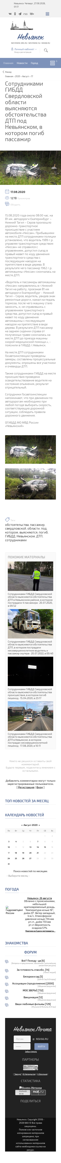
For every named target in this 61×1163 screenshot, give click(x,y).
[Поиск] (46, 50)
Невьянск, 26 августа (39, 898)
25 (16, 858)
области (33, 528)
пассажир (37, 525)
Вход (39, 787)
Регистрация (26, 787)
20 (30, 853)
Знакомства (16, 943)
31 (9, 864)
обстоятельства (17, 525)
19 (23, 853)
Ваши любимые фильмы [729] (33, 1004)
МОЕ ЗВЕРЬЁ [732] (33, 990)
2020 (17, 76)
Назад (8, 72)
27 (30, 858)
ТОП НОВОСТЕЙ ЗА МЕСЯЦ (27, 801)
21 (38, 853)
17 (32, 76)
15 (45, 847)
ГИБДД (10, 536)
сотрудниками (16, 540)
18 (16, 853)
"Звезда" (18, 1074)
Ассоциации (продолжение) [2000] (33, 983)
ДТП (39, 536)
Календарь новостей (24, 815)
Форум (30, 952)
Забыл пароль (31, 1051)
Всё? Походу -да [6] (33, 960)
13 (30, 847)
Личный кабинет (24, 49)
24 (9, 858)
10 (9, 847)
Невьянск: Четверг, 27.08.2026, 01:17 (29, 5)
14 (38, 847)
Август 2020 (31, 825)
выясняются (28, 532)
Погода (12, 889)
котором (11, 532)
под (44, 528)
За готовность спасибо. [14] (33, 969)
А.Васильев (42, 1074)
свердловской (15, 528)
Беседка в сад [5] (33, 976)
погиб (43, 532)
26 (23, 858)
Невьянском (26, 536)
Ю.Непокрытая (29, 1074)
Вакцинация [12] (33, 997)
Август (25, 76)
